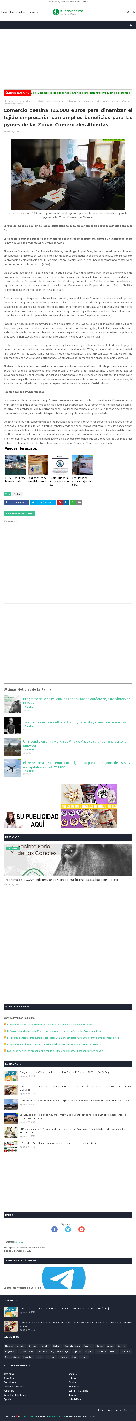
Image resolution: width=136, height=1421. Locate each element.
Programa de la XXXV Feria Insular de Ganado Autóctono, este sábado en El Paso (61, 879)
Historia (113, 1351)
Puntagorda (75, 1386)
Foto (74, 1357)
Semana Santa (12, 1357)
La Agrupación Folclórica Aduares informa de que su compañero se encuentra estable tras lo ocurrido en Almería (73, 1116)
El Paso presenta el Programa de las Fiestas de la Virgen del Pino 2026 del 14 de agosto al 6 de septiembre (73, 1130)
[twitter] (128, 12)
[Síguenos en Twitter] (68, 1231)
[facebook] (122, 12)
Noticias (14, 101)
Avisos (110, 1346)
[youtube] (133, 12)
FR (25, 1241)
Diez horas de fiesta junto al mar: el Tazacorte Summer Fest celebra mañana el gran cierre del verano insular (63, 1037)
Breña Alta (74, 1373)
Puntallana (9, 1390)
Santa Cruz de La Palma (15, 1395)
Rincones (64, 1357)
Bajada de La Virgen (60, 1351)
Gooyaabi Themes (56, 1416)
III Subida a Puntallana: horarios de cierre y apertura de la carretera (58, 1143)
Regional (32, 1346)
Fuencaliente (10, 1382)
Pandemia (101, 1351)
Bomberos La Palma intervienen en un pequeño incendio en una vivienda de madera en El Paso (75, 1100)
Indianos (126, 1351)
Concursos (42, 1351)
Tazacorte (73, 1395)
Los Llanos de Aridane (14, 1386)
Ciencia (84, 1357)
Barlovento (9, 1373)
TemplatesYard (27, 1416)
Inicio (6, 101)
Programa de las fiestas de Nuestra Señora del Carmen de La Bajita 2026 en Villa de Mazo (53, 1044)
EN (15, 1241)
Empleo (88, 1351)
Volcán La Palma (72, 1346)
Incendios (27, 1357)
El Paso (72, 1377)
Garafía (72, 1382)
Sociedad (88, 1346)
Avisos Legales (114, 1410)
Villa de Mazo (75, 1399)
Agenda (20, 1346)
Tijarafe (7, 1399)
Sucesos (121, 1346)
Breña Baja (9, 1377)
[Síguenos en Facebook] (54, 1231)
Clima (39, 1357)
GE (20, 1241)
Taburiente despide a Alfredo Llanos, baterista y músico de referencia (74, 722)
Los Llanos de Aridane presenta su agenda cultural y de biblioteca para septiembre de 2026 (55, 1050)
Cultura (56, 1346)
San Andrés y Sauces (78, 1390)
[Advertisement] (68, 59)
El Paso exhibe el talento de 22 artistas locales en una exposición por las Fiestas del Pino (53, 1031)
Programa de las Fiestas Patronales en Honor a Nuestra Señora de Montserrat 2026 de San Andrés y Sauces (76, 1088)
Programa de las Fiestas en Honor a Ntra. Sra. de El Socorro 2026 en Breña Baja (65, 1072)
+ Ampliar (28, 707)
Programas (10, 1351)
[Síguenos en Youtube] (81, 1231)
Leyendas (51, 1357)
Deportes (45, 1346)
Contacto (128, 1410)
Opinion (77, 1351)
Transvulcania (26, 1351)
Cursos (100, 1346)
